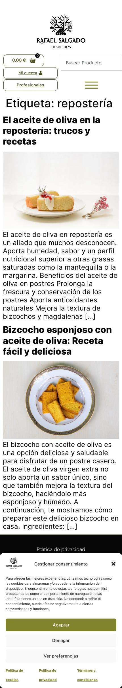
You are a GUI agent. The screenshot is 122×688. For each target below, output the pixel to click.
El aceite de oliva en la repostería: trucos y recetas (51, 130)
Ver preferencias (61, 656)
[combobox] (91, 63)
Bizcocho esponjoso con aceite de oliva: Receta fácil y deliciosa (57, 340)
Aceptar (61, 625)
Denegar (61, 640)
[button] (113, 564)
